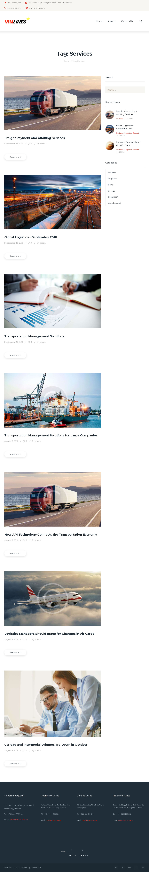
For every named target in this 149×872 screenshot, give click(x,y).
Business (120, 119)
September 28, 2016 (13, 143)
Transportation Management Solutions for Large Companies (50, 435)
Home (66, 61)
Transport (113, 197)
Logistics (128, 133)
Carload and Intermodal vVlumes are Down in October (45, 744)
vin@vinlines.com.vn (19, 819)
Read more (14, 157)
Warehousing (114, 203)
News (110, 184)
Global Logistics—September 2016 (30, 237)
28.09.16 (129, 119)
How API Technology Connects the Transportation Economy (50, 534)
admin (41, 143)
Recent (136, 133)
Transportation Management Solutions (34, 336)
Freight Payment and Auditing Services (34, 138)
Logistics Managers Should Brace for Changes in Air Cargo (49, 633)
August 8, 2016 (11, 441)
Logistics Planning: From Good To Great (128, 144)
